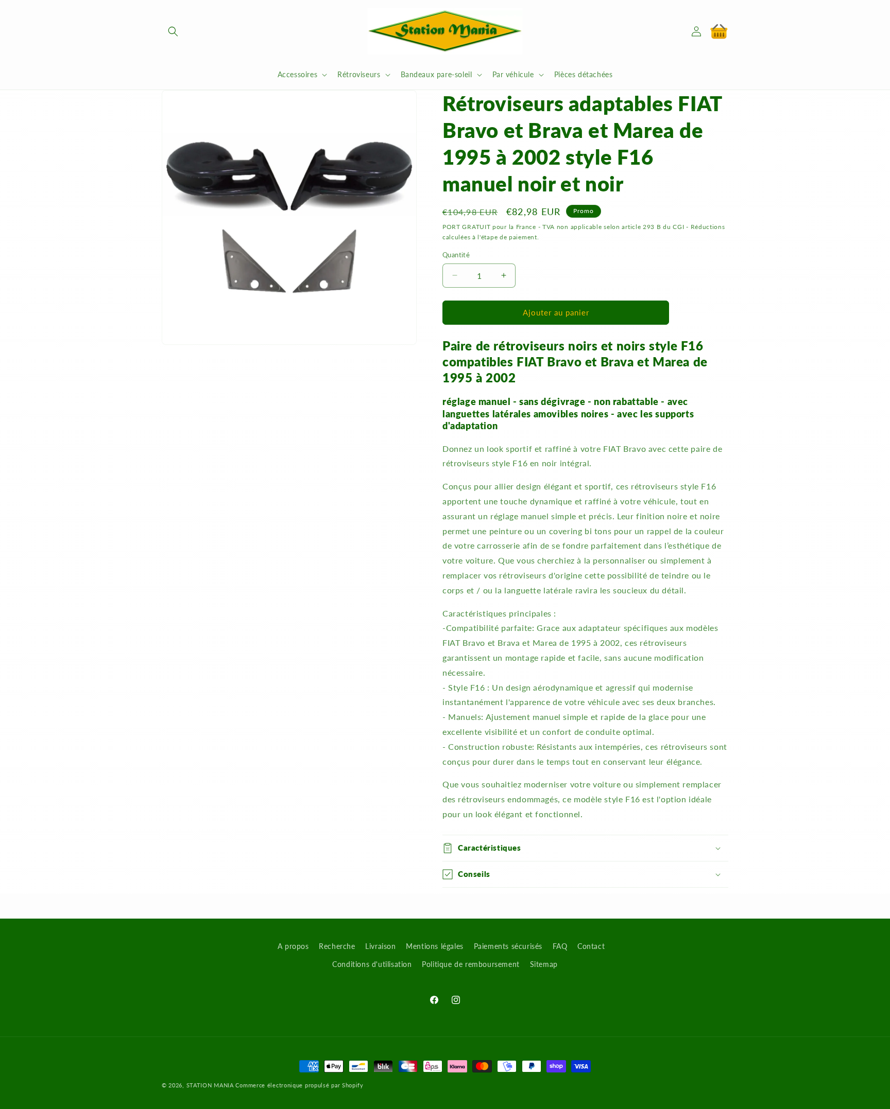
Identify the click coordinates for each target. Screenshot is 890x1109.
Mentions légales (435, 946)
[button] (173, 31)
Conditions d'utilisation (372, 964)
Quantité (456, 255)
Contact (591, 946)
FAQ (560, 946)
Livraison (380, 946)
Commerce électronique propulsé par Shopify (299, 1085)
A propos (293, 946)
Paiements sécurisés (508, 946)
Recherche (337, 946)
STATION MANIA (210, 1085)
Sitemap (544, 964)
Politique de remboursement (471, 964)
